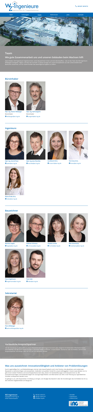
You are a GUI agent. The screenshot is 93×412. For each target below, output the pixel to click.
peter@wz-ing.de (11, 163)
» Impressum (73, 396)
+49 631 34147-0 (82, 6)
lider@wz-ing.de (33, 281)
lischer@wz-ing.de (54, 246)
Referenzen (54, 15)
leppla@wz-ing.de (12, 246)
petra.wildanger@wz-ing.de (14, 328)
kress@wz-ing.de (75, 163)
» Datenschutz (73, 398)
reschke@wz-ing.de (34, 163)
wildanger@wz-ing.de (13, 116)
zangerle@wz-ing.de (34, 116)
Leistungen (25, 15)
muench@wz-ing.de (55, 163)
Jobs (68, 15)
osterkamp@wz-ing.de (77, 246)
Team (39, 15)
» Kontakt (72, 395)
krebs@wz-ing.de (11, 199)
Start (11, 15)
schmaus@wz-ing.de (34, 246)
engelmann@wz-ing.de (13, 281)
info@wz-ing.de (39, 398)
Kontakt (80, 15)
